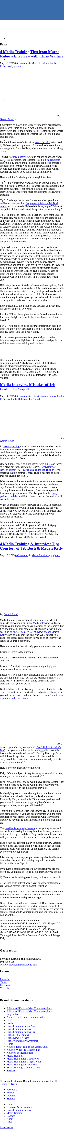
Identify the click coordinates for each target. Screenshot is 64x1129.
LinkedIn (5, 979)
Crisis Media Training (18, 1035)
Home (10, 1043)
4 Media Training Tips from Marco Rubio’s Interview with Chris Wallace (31, 54)
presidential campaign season (20, 828)
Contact (11, 1023)
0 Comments (21, 63)
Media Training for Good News (23, 1058)
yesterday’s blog (11, 446)
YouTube (5, 988)
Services (11, 1070)
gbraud (17, 66)
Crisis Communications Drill (21, 1032)
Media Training (14, 1055)
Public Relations (19, 399)
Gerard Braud (7, 119)
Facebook (5, 985)
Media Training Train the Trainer (23, 1067)
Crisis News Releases (18, 1037)
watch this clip (42, 142)
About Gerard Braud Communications (26, 1017)
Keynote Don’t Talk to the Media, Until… (28, 1046)
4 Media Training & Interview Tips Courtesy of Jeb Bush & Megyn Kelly (31, 546)
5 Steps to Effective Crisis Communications (29, 1008)
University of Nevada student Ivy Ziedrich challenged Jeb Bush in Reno (30, 468)
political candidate (50, 159)
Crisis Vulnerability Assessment (23, 1040)
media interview (21, 156)
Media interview (41, 623)
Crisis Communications (44, 396)
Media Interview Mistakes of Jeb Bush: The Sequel (27, 386)
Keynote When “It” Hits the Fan (23, 1049)
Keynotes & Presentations (20, 1052)
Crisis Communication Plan (21, 1026)
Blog (9, 1020)
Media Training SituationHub (22, 1064)
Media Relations (40, 63)
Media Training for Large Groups (24, 1061)
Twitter (3, 982)
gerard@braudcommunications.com (18, 964)
